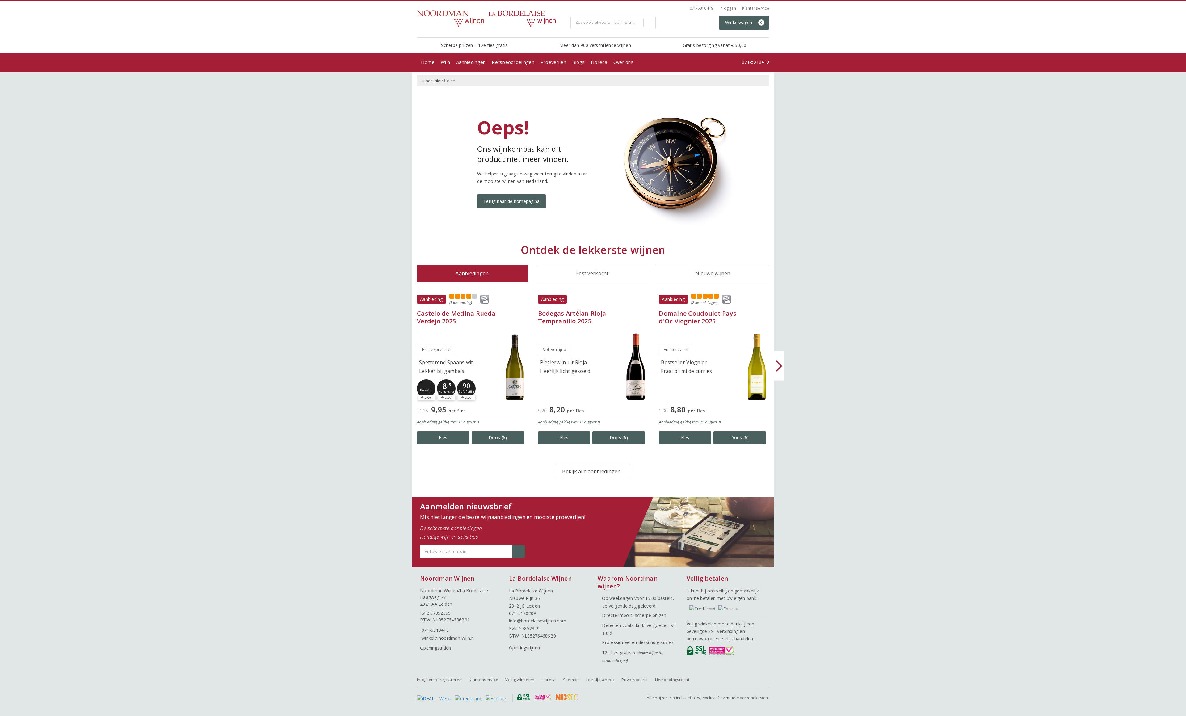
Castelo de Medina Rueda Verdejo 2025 (456, 317)
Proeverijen (553, 62)
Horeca (599, 62)
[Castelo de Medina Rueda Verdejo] (515, 367)
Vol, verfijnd (554, 349)
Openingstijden (435, 648)
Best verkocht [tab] (591, 273)
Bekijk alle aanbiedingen (591, 471)
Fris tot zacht (676, 349)
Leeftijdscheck (600, 679)
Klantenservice (755, 8)
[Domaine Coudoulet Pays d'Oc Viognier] (756, 367)
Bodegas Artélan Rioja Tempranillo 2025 (572, 317)
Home (428, 62)
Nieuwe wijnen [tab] (712, 273)
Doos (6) (498, 437)
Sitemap (571, 679)
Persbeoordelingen (513, 62)
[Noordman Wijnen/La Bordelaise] (491, 18)
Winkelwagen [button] (744, 22)
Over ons (623, 62)
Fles (443, 437)
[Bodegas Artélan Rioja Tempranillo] (635, 367)
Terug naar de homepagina (511, 201)
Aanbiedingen (471, 62)
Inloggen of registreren (439, 679)
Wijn (445, 62)
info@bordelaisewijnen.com (537, 621)
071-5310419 (701, 8)
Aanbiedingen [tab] (472, 273)
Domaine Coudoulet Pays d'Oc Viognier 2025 (697, 317)
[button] (426, 388)
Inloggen (728, 8)
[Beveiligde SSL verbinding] (722, 652)
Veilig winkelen (519, 679)
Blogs (578, 62)
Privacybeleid (634, 679)
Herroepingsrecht (672, 679)
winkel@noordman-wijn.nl (448, 638)
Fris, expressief (437, 349)
